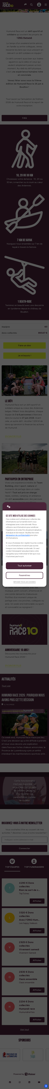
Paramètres (24, 575)
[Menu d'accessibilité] (46, 1086)
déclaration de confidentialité (18, 535)
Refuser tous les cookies (24, 582)
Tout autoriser (25, 565)
